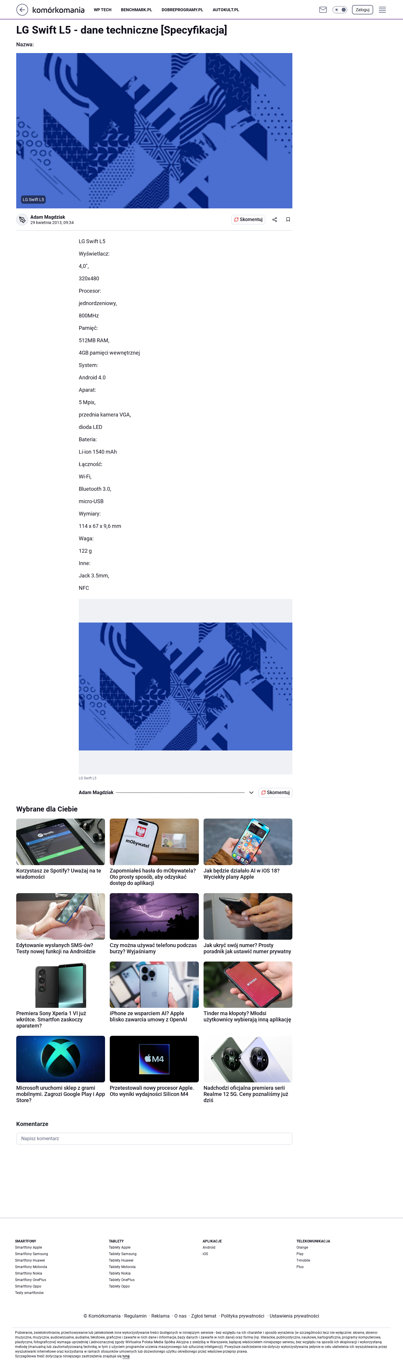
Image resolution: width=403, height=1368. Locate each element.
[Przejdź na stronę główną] (22, 14)
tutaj (126, 1356)
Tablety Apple (119, 1247)
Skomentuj (251, 219)
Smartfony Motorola (31, 1267)
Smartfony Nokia (28, 1273)
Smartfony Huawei (30, 1260)
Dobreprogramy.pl (182, 9)
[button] (339, 9)
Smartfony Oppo (28, 1286)
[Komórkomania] (63, 9)
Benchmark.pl (136, 9)
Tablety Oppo (119, 1286)
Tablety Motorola (122, 1267)
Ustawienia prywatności (293, 1316)
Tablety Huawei (121, 1260)
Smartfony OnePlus (30, 1280)
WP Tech (103, 9)
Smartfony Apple (28, 1247)
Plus (300, 1267)
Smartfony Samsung (31, 1254)
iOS (205, 1254)
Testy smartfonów (29, 1293)
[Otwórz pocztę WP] (323, 9)
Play (300, 1254)
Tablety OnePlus (122, 1280)
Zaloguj (362, 9)
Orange (302, 1247)
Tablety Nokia (120, 1273)
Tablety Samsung (123, 1254)
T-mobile (303, 1260)
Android (209, 1247)
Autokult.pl (226, 9)
